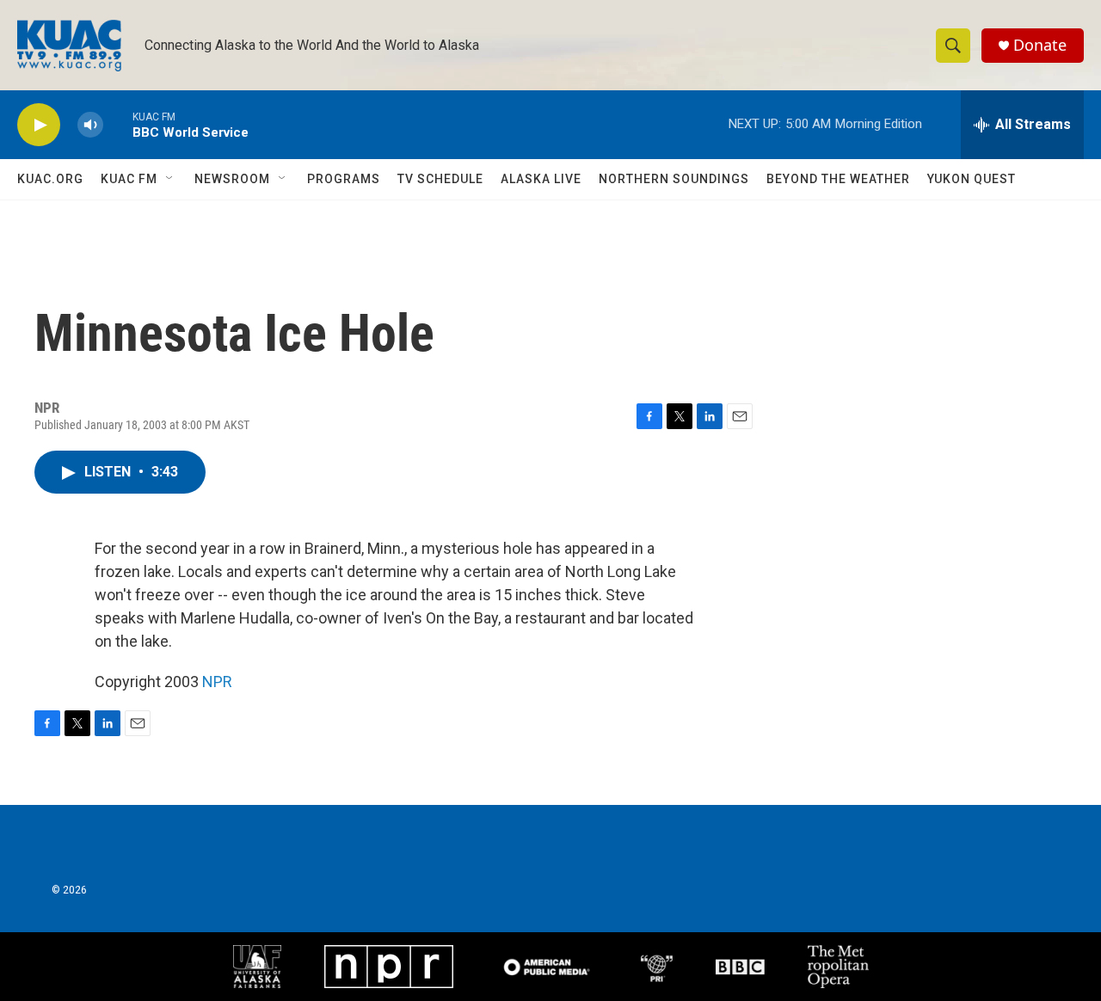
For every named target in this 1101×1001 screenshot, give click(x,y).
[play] (38, 125)
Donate (1040, 45)
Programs (343, 179)
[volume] (90, 125)
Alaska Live (541, 179)
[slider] (117, 124)
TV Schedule (440, 179)
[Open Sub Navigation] (170, 179)
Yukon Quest (971, 179)
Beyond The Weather (838, 179)
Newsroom (232, 179)
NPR (217, 681)
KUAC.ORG (50, 179)
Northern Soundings (674, 179)
